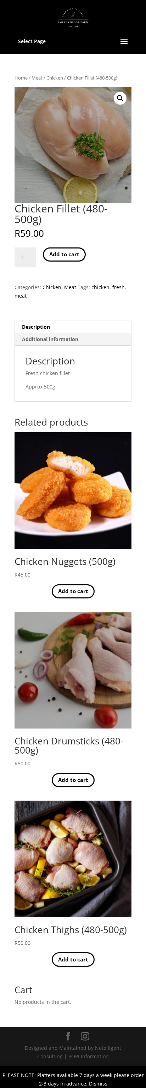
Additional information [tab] (50, 339)
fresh (118, 287)
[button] (120, 98)
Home (21, 78)
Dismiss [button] (98, 1083)
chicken (100, 287)
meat (21, 295)
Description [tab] (36, 326)
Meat (37, 78)
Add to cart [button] (73, 591)
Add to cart (64, 254)
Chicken (54, 78)
